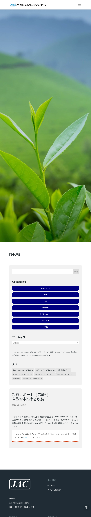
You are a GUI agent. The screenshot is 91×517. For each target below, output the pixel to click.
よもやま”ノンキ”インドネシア (44, 374)
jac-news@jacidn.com (19, 503)
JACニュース (50, 370)
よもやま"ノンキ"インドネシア (22, 374)
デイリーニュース (45, 314)
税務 (45, 295)
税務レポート (37, 378)
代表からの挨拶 (54, 490)
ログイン (26, 437)
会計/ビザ (45, 307)
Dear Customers (18, 370)
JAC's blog (29, 370)
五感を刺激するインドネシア (65, 374)
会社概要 (51, 485)
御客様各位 (16, 378)
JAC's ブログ (40, 370)
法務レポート (27, 378)
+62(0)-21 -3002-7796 (24, 507)
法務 (45, 301)
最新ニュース (45, 288)
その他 (45, 327)
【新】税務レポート (63, 370)
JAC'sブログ (45, 320)
